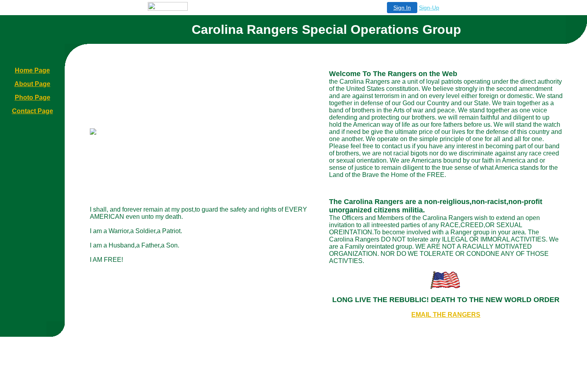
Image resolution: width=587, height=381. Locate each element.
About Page (32, 84)
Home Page (32, 70)
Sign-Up (429, 7)
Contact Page (32, 111)
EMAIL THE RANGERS (445, 314)
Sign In (402, 7)
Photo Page (32, 97)
